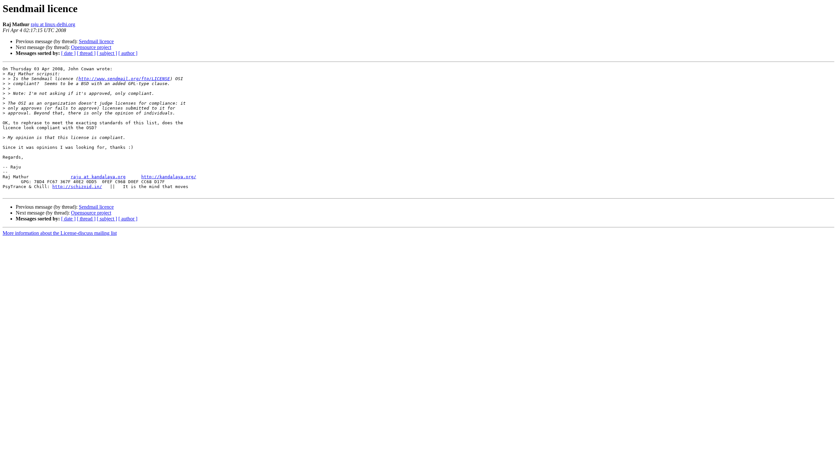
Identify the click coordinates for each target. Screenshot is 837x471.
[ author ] (127, 53)
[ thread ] (86, 53)
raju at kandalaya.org (98, 176)
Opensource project (91, 47)
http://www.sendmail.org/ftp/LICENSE (124, 78)
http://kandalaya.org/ (168, 176)
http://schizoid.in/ (77, 186)
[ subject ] (107, 53)
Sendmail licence (96, 41)
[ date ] (68, 53)
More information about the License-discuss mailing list (60, 233)
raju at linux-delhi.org (53, 24)
